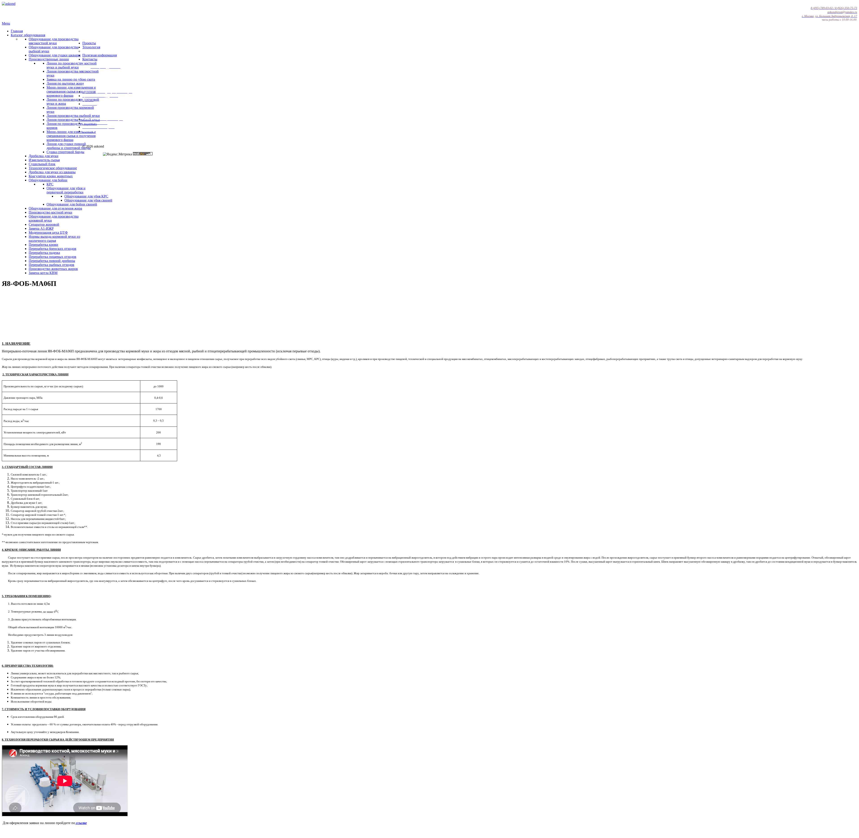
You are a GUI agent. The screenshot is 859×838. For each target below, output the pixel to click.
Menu (6, 23)
